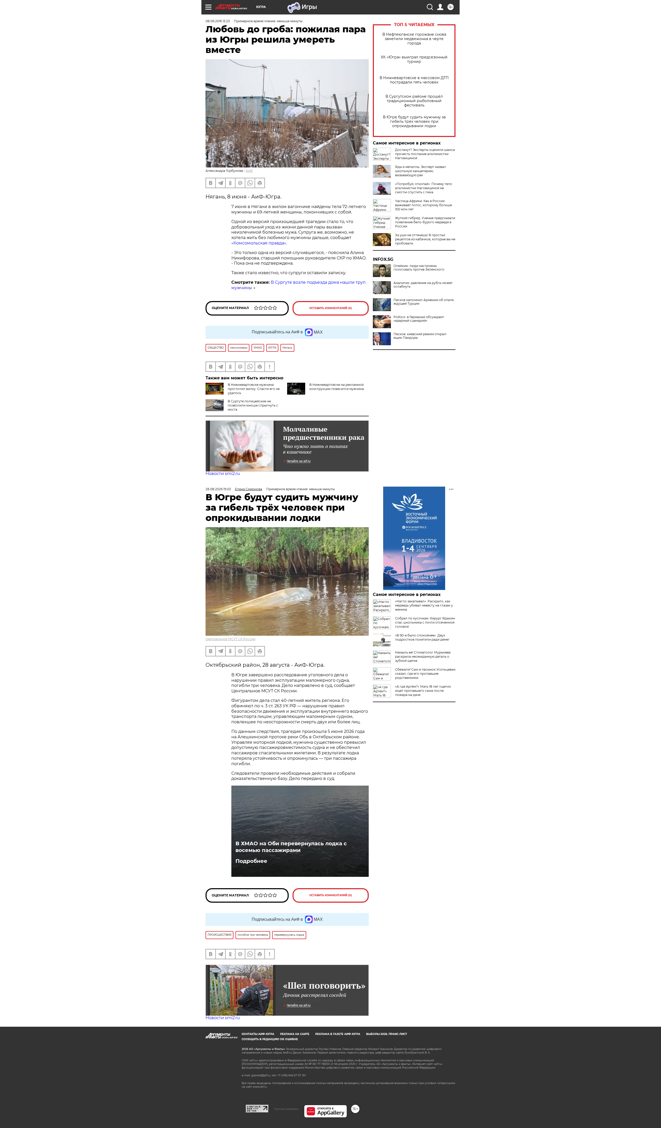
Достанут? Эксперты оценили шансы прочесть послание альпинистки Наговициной (425, 154)
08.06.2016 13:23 (218, 21)
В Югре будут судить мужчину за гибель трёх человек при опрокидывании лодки (414, 121)
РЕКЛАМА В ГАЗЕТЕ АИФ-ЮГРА (337, 1034)
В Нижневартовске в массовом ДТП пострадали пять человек (414, 80)
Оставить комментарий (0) (330, 308)
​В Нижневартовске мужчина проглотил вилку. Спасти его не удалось (254, 389)
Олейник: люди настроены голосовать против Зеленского (419, 267)
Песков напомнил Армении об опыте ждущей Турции (424, 301)
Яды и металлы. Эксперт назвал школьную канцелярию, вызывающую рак (420, 171)
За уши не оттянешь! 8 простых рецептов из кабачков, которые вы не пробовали (425, 239)
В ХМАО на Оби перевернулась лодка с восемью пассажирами (291, 846)
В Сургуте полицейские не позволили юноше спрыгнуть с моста (253, 405)
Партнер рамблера (286, 1108)
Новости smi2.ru (223, 473)
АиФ (249, 171)
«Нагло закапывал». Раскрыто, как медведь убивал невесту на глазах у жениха (424, 605)
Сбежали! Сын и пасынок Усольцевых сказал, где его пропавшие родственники (425, 673)
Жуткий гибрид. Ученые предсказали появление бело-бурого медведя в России (425, 222)
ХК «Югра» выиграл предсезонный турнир (414, 59)
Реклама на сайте (294, 1034)
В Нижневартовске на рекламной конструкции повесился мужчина (336, 387)
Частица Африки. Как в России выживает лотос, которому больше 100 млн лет (423, 205)
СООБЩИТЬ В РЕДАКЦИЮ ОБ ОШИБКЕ (270, 1039)
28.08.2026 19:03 (218, 489)
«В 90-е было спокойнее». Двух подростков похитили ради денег (422, 637)
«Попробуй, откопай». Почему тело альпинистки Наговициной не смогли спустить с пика (423, 188)
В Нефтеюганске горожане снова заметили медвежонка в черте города (414, 38)
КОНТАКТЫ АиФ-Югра (258, 1034)
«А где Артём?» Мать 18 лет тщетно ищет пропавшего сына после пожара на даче (423, 691)
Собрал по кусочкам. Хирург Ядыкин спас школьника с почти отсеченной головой (425, 622)
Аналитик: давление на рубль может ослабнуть (423, 284)
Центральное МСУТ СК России (230, 639)
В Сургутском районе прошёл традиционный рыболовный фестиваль (414, 101)
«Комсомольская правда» (258, 243)
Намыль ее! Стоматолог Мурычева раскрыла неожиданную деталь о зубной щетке (423, 656)
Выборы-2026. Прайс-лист (386, 1034)
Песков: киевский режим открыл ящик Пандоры (420, 336)
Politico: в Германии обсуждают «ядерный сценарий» (419, 319)
